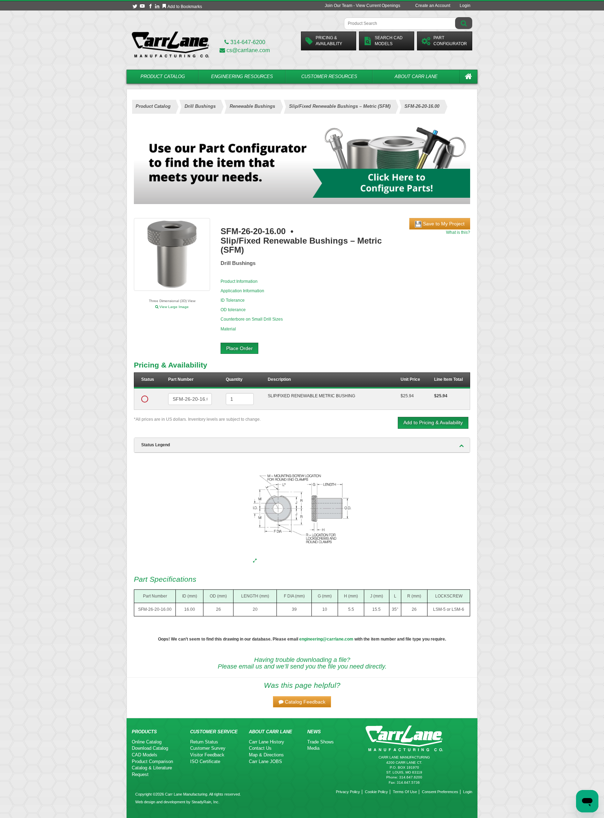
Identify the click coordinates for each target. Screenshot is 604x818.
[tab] (302, 445)
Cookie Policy (376, 792)
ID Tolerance (233, 300)
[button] (302, 701)
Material (228, 329)
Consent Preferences (440, 792)
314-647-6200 (247, 42)
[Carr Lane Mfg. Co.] (170, 44)
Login (465, 5)
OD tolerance (233, 309)
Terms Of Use (405, 792)
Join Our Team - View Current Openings (362, 5)
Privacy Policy (348, 792)
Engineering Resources (242, 76)
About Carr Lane (416, 76)
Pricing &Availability (329, 40)
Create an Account (432, 5)
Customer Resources (329, 76)
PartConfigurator (450, 40)
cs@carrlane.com (248, 50)
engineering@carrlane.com (326, 639)
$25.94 (407, 395)
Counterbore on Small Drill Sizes (252, 319)
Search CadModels (389, 40)
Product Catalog (163, 76)
